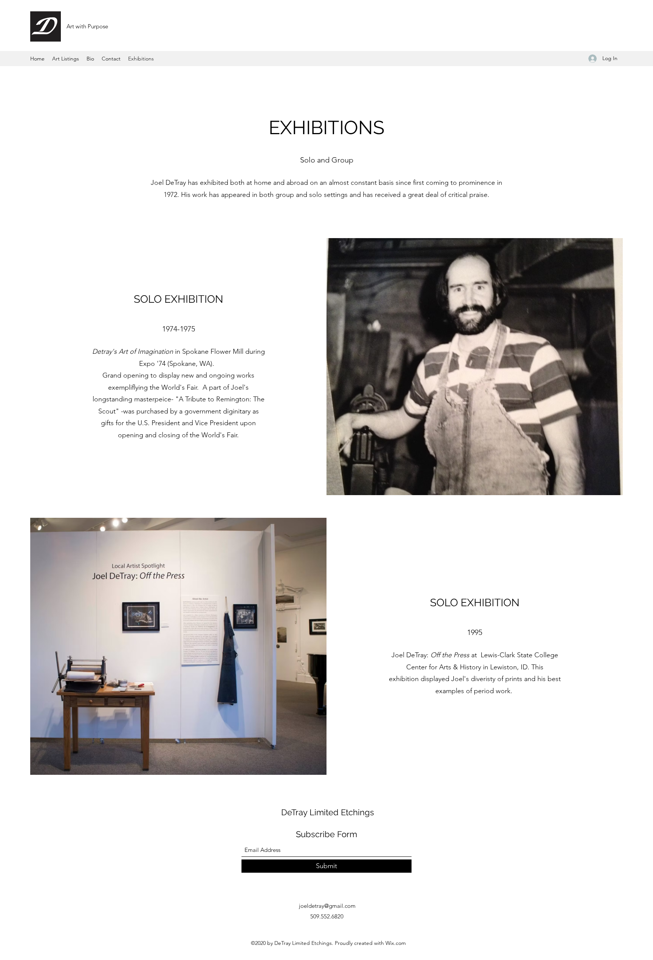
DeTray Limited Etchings (327, 812)
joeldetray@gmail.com (327, 905)
